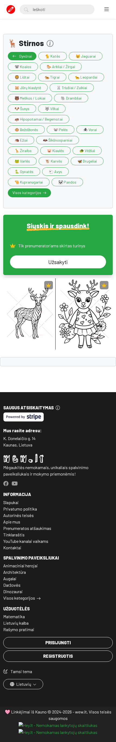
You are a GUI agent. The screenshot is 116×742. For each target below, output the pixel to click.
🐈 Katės (52, 56)
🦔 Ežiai (21, 140)
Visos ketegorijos (19, 597)
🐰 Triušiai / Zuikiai (71, 87)
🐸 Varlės (22, 161)
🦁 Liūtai (22, 77)
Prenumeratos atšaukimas (27, 528)
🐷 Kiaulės (55, 150)
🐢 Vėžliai (87, 150)
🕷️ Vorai (90, 129)
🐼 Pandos (67, 182)
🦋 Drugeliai (87, 161)
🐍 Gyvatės (24, 171)
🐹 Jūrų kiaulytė (28, 87)
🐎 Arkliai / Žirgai (61, 66)
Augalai (9, 578)
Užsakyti (58, 262)
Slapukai (11, 502)
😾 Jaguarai (86, 56)
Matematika (14, 616)
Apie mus (11, 521)
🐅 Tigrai (52, 77)
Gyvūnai (25, 56)
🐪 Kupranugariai (29, 182)
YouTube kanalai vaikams (25, 541)
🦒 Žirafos (23, 150)
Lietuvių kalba (16, 622)
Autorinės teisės (18, 515)
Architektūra (14, 572)
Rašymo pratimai (18, 629)
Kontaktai (12, 547)
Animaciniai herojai (20, 565)
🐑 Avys (55, 171)
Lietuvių (23, 684)
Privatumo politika (20, 508)
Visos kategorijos (26, 192)
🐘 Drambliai (71, 98)
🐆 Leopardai (86, 77)
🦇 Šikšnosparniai (57, 140)
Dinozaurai (13, 591)
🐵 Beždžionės (26, 129)
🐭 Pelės (60, 129)
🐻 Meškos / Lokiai (30, 98)
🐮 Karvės (53, 161)
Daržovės (12, 585)
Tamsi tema (21, 671)
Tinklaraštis (14, 534)
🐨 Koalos (23, 66)
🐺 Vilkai (52, 108)
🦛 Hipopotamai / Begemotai (39, 119)
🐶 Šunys (22, 108)
